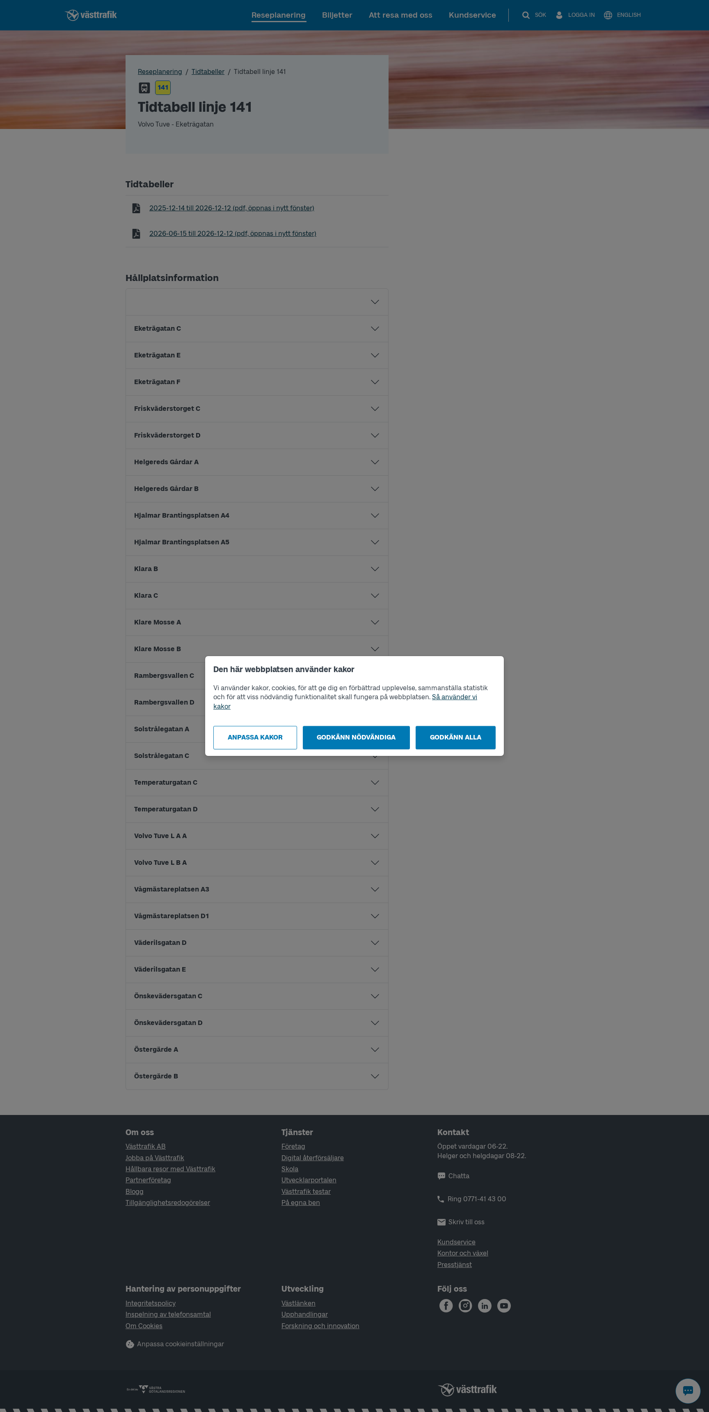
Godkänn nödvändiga (356, 737)
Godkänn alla (455, 737)
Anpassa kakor (255, 737)
